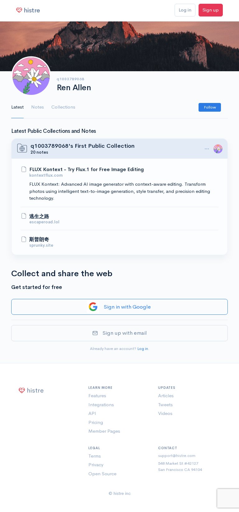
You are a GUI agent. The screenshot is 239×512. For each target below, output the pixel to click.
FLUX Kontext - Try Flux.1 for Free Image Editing (86, 169)
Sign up (211, 10)
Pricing (95, 422)
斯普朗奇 (39, 239)
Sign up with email (124, 333)
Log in (185, 10)
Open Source (102, 474)
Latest (17, 107)
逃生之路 (39, 216)
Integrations (101, 404)
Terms (94, 456)
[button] (206, 149)
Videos (165, 413)
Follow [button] (210, 107)
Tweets (165, 404)
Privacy (95, 465)
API (92, 413)
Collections (63, 107)
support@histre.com (176, 455)
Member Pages (104, 431)
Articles (166, 395)
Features (97, 395)
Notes (37, 107)
